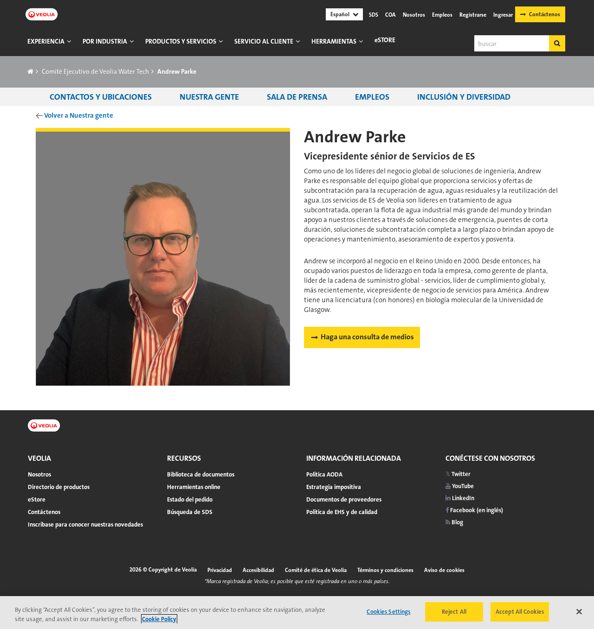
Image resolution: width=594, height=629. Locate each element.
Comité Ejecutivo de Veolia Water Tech (95, 71)
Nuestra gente (209, 96)
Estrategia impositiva (333, 487)
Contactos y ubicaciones (101, 96)
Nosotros (414, 15)
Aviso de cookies (444, 570)
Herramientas (333, 41)
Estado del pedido (190, 499)
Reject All (454, 612)
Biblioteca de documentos (200, 474)
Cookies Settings (388, 612)
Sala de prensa (297, 96)
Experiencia (46, 41)
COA (390, 15)
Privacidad (219, 570)
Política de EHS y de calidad (341, 512)
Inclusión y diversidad (463, 96)
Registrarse (472, 15)
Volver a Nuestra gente (78, 115)
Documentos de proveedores (343, 499)
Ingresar (503, 15)
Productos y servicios (180, 41)
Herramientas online (193, 487)
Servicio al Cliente (263, 41)
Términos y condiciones (385, 570)
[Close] (579, 611)
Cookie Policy (159, 619)
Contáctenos (544, 14)
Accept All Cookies (520, 612)
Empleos (442, 15)
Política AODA (324, 474)
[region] (297, 612)
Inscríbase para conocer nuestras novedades (85, 524)
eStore (384, 40)
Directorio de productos (59, 487)
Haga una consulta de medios (367, 337)
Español (339, 14)
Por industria (105, 41)
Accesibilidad (258, 570)
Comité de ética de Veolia (316, 570)
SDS (373, 15)
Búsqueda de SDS (190, 512)
